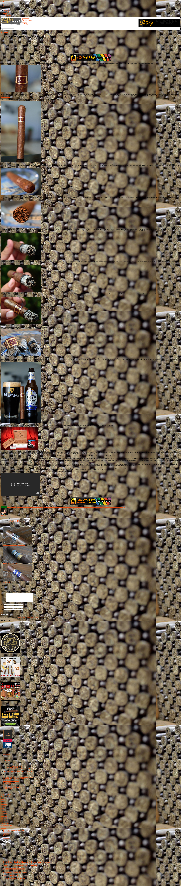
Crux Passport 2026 (7, 582)
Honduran (71, 884)
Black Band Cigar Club (6, 796)
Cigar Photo (3, 808)
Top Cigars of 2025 (7, 784)
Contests (5, 13)
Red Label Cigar (88, 507)
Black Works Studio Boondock (10, 783)
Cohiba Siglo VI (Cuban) (12, 767)
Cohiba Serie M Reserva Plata (10, 563)
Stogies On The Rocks (6, 820)
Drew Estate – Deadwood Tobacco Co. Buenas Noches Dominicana (18, 777)
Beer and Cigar (24, 884)
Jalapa (73, 507)
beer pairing (14, 507)
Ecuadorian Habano (44, 884)
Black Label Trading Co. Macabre (11, 781)
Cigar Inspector (4, 804)
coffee (49, 884)
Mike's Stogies (4, 813)
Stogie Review (4, 818)
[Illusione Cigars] (10, 652)
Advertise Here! (7, 754)
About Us (5, 14)
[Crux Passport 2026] (17, 581)
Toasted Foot (3, 828)
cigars (107, 884)
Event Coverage (7, 833)
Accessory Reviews (7, 11)
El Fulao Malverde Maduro (16, 766)
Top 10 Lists (6, 10)
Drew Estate (76, 884)
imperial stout (90, 884)
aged (10, 507)
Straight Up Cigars (5, 823)
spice (36, 884)
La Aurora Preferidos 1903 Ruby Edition (16, 521)
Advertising (8, 15)
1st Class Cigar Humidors (6, 794)
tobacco (100, 884)
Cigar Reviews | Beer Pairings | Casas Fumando (14, 830)
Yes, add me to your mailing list (9, 612)
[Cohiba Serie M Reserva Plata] (17, 562)
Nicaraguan (82, 507)
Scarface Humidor (115, 507)
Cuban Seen (25, 507)
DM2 (58, 507)
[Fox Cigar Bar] (10, 676)
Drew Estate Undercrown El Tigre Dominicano (14, 545)
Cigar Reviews (6, 9)
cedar (32, 884)
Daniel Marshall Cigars (40, 507)
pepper (68, 884)
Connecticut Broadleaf (63, 884)
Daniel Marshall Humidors (51, 507)
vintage (123, 507)
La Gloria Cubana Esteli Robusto (21, 770)
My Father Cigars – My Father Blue (11, 787)
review (102, 884)
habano (97, 884)
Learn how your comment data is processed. (28, 617)
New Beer (77, 507)
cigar (34, 884)
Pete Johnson (83, 884)
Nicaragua (29, 884)
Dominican (39, 884)
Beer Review (20, 884)
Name (2, 604)
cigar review (3, 884)
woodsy (94, 884)
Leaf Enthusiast (4, 811)
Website (2, 609)
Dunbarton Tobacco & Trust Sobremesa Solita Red (14, 786)
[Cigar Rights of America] (7, 747)
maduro (86, 884)
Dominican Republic (53, 884)
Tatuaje (79, 884)
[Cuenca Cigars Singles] (10, 701)
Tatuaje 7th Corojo (7, 788)
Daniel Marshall (31, 507)
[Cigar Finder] (7, 738)
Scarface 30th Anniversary (98, 507)
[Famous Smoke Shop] (10, 725)
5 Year (8, 507)
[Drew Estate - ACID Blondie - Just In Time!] (90, 61)
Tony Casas (4, 40)
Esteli (61, 507)
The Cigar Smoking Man (6, 825)
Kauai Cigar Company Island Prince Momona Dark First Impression (24, 768)
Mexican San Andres (112, 884)
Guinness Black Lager (67, 507)
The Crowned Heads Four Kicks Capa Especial (21, 771)
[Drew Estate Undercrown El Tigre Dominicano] (17, 543)
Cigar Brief (3, 799)
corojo (105, 884)
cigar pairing (19, 507)
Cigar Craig (3, 801)
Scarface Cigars (107, 507)
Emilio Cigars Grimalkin (14, 520)
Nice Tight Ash (4, 816)
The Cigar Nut (4, 806)
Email (2, 606)
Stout (120, 507)
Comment (3, 601)
